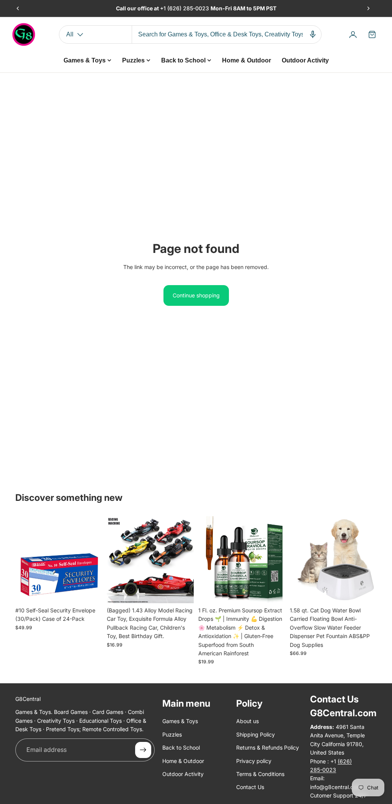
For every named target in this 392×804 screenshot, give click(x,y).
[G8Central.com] (23, 34)
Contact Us (250, 787)
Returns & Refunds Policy (267, 747)
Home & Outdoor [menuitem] (246, 60)
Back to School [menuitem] (183, 60)
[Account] (353, 34)
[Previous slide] (18, 8)
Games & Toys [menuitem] (85, 60)
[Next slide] (368, 8)
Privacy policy (253, 760)
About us (247, 721)
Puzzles (172, 734)
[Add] (90, 591)
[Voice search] (312, 34)
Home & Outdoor (183, 760)
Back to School (181, 747)
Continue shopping (196, 295)
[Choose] (182, 591)
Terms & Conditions (260, 774)
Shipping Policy (255, 734)
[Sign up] (143, 750)
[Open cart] (372, 34)
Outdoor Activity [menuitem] (305, 60)
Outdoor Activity (183, 774)
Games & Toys (180, 721)
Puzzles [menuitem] (133, 60)
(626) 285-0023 (189, 8)
